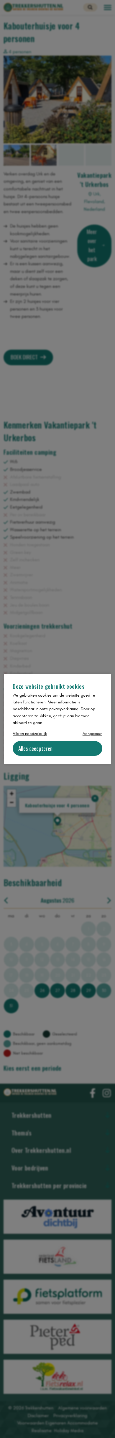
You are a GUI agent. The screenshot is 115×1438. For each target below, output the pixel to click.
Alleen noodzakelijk (30, 733)
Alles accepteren (35, 748)
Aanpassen (92, 733)
